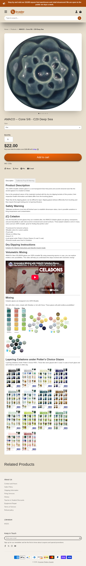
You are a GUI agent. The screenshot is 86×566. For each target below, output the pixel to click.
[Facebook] (5, 546)
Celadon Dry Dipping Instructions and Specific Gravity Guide (26, 248)
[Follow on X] (9, 546)
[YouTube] (15, 546)
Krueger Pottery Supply (46, 562)
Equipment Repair (10, 503)
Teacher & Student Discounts (14, 500)
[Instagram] (12, 546)
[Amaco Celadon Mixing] (16, 333)
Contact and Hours (10, 484)
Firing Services (9, 493)
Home (6, 29)
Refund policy (9, 510)
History (6, 497)
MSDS (6, 524)
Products (13, 29)
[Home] (18, 12)
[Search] (79, 18)
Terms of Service (10, 507)
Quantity (7, 135)
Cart (80, 12)
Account (76, 12)
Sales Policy (8, 487)
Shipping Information (11, 490)
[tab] (9, 180)
